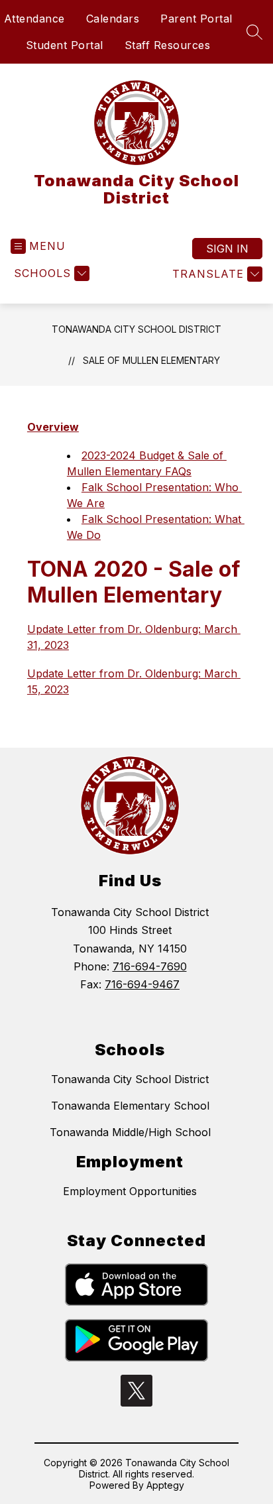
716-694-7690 (150, 966)
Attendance (34, 18)
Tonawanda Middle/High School (130, 1132)
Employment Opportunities (130, 1191)
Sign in (227, 248)
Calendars (113, 18)
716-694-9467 (142, 984)
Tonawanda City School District (136, 329)
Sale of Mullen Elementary (151, 360)
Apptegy (165, 1485)
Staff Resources (168, 45)
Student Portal (64, 45)
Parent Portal (196, 18)
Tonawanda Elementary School (130, 1105)
